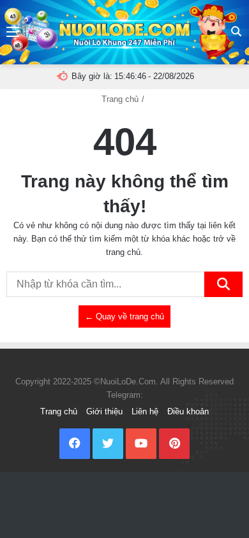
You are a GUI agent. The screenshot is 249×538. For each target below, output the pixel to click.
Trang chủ (120, 99)
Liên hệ (145, 411)
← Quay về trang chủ (124, 316)
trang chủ (123, 252)
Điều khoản (188, 411)
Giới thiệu (104, 411)
